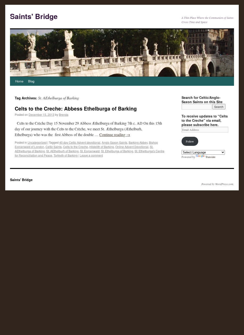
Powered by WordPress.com (217, 184)
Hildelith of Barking (101, 147)
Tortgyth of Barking (66, 155)
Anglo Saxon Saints (114, 142)
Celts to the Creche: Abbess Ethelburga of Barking (76, 108)
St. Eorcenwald (90, 151)
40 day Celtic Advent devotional (79, 142)
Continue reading (114, 134)
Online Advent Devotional (131, 147)
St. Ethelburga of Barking (117, 151)
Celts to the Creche (75, 147)
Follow (190, 141)
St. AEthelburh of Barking (62, 151)
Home (19, 81)
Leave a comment (91, 155)
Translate (210, 157)
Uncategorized (37, 142)
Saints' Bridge (34, 16)
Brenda (63, 114)
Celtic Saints (54, 147)
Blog (31, 81)
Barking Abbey (138, 142)
